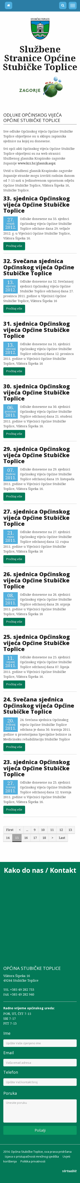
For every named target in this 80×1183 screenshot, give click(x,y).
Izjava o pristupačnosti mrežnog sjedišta (32, 1156)
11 (52, 830)
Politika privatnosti (32, 1161)
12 (61, 830)
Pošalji (40, 1130)
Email (8, 1052)
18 (44, 838)
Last (62, 838)
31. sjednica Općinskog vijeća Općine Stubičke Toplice (36, 329)
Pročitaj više (14, 246)
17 (35, 838)
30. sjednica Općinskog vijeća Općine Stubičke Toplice (36, 392)
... (27, 830)
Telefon (10, 1072)
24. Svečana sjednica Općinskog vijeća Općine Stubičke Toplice (38, 705)
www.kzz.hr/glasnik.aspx (37, 163)
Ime (6, 1033)
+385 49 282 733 (22, 989)
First (9, 830)
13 (70, 830)
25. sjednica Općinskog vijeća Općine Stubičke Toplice (36, 643)
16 (26, 838)
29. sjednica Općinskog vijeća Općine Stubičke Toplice (36, 455)
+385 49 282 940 (22, 994)
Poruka (10, 1093)
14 (8, 838)
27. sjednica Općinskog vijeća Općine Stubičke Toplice (36, 517)
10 (43, 830)
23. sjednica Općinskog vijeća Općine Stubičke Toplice (36, 768)
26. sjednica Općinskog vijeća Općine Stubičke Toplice (36, 580)
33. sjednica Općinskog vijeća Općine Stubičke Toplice (36, 204)
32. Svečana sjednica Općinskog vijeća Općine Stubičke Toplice (38, 267)
